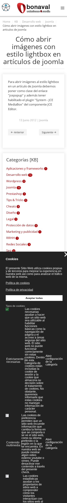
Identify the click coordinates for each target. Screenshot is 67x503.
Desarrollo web (18, 175)
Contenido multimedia (13, 444)
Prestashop (15, 194)
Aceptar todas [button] (34, 298)
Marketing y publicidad (23, 232)
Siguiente (47, 132)
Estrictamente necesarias (15, 360)
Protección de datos (21, 225)
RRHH (12, 238)
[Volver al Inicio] (33, 8)
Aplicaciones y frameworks (26, 168)
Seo (10, 250)
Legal (11, 219)
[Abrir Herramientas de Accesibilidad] (5, 7)
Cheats (12, 206)
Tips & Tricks (16, 200)
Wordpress (15, 181)
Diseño (12, 212)
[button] (62, 8)
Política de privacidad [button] (19, 289)
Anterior (19, 132)
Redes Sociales (18, 244)
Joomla (43, 120)
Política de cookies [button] (18, 283)
